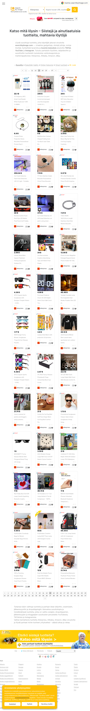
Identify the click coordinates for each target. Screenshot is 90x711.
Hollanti (20, 676)
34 (39, 595)
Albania (2, 664)
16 (61, 593)
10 (39, 593)
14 (42, 70)
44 (75, 595)
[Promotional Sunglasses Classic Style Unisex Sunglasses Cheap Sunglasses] (69, 402)
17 (64, 593)
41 (64, 595)
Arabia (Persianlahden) (7, 673)
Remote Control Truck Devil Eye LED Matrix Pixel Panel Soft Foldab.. (21, 218)
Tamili (57, 696)
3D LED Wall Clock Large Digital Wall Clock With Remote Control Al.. (68, 377)
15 (46, 70)
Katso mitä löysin (28, 651)
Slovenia (58, 684)
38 (54, 595)
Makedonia (40, 676)
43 (71, 595)
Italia (19, 684)
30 (25, 595)
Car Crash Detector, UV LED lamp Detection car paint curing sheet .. (44, 218)
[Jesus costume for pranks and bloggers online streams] (22, 402)
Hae (16, 651)
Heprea (20, 670)
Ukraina (76, 670)
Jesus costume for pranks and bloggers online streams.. (20, 416)
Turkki (76, 664)
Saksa (57, 670)
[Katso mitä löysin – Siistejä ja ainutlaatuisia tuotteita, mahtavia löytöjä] (45, 639)
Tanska (57, 698)
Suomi (57, 687)
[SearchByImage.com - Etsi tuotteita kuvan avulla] (17, 9)
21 (78, 593)
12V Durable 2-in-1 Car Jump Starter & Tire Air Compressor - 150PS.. (44, 496)
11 (32, 70)
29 (22, 595)
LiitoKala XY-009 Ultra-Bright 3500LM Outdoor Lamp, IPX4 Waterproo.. (68, 456)
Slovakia (58, 681)
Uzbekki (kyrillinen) (80, 678)
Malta (38, 681)
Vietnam (76, 687)
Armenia (2, 684)
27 (15, 595)
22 (82, 593)
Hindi (20, 673)
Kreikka (39, 664)
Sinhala (57, 678)
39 (57, 595)
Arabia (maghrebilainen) (7, 681)
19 (71, 593)
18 (68, 593)
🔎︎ (67, 70)
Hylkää (29, 704)
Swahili (57, 690)
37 (50, 595)
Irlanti (20, 681)
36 (47, 595)
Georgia (20, 667)
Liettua (39, 673)
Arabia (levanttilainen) (7, 678)
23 (85, 593)
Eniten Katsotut (47, 65)
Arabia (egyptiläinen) (6, 676)
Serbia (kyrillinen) (60, 673)
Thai (56, 701)
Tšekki (76, 667)
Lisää (73, 65)
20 (75, 593)
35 (43, 595)
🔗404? (15, 75)
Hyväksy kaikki (46, 704)
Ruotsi (57, 667)
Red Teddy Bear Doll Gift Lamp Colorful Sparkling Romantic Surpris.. (21, 496)
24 (4, 595)
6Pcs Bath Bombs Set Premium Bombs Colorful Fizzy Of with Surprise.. (68, 178)
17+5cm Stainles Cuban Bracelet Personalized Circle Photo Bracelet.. (44, 178)
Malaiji (39, 678)
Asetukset (12, 704)
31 (29, 595)
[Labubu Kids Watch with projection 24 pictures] (45, 322)
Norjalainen (40, 684)
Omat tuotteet (61, 65)
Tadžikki (58, 693)
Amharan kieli (4, 667)
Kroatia (39, 667)
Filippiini (20, 664)
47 (52, 70)
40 (61, 595)
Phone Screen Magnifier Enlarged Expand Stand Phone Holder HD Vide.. (68, 258)
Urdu (75, 676)
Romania (58, 664)
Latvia (39, 670)
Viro (75, 690)
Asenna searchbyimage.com (76, 3)
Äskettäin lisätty (32, 65)
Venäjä (76, 684)
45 (78, 595)
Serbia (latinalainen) (61, 676)
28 (18, 595)
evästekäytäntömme (22, 698)
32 (32, 595)
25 (8, 595)
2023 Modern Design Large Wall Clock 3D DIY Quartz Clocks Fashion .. (44, 456)
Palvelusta (40, 651)
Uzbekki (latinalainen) (80, 681)
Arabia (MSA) (4, 670)
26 (11, 595)
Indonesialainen (23, 678)
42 (68, 595)
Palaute (49, 651)
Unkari (76, 673)
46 (82, 595)
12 (35, 70)
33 (36, 595)
